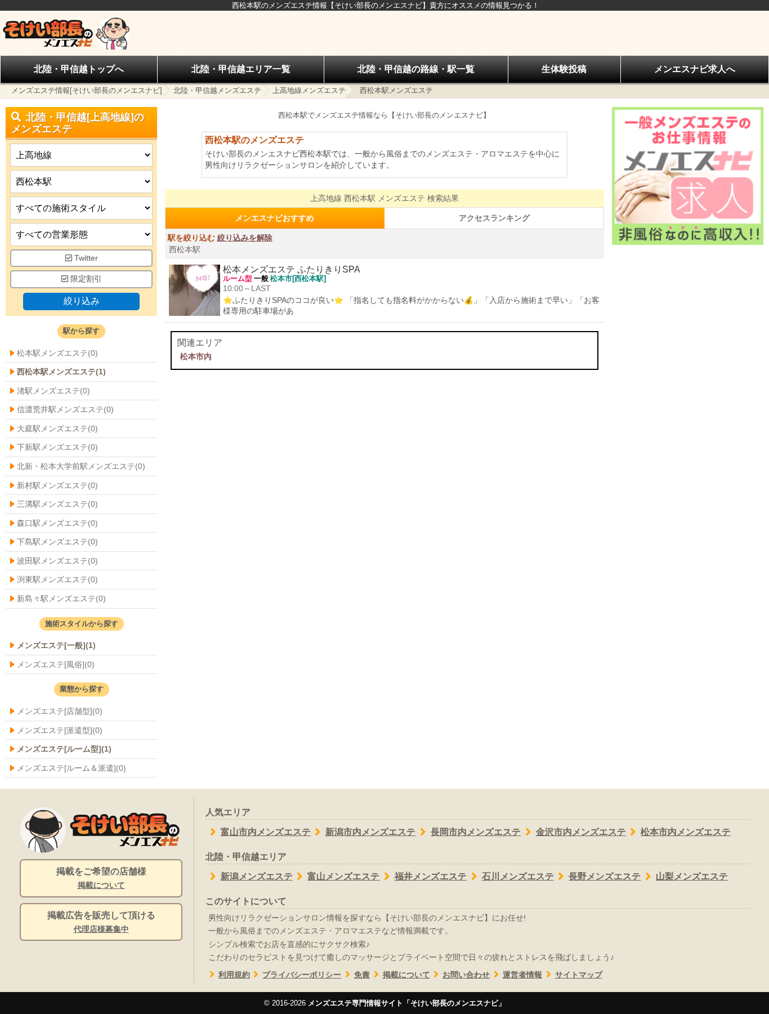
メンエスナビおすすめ (274, 217)
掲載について (406, 975)
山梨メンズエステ (692, 876)
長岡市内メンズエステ (476, 832)
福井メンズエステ (431, 876)
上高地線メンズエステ (309, 90)
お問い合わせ (466, 975)
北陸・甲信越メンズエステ (217, 90)
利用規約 (234, 975)
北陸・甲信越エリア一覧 (240, 69)
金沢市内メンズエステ (581, 832)
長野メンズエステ (605, 876)
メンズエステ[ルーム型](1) (64, 748)
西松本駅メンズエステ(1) (61, 371)
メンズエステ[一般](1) (56, 645)
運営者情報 (522, 975)
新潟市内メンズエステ (370, 832)
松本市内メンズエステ (686, 832)
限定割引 (85, 279)
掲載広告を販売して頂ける (101, 921)
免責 (362, 975)
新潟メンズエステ (257, 876)
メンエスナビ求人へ (694, 69)
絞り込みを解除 (244, 237)
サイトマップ (578, 975)
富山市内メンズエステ (266, 832)
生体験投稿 (564, 69)
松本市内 (196, 356)
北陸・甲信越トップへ (79, 69)
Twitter (85, 258)
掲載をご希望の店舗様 (101, 878)
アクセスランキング (494, 217)
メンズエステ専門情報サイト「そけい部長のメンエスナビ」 (407, 1003)
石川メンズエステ (518, 876)
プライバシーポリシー (301, 975)
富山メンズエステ (343, 876)
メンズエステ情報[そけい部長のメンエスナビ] (86, 90)
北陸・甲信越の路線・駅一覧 (416, 69)
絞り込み (82, 301)
